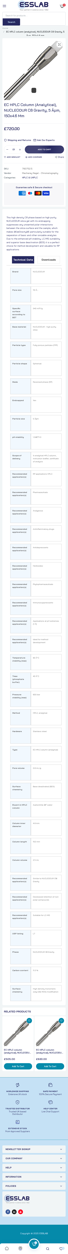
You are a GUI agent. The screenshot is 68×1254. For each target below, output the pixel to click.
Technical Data (23, 259)
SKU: (6, 168)
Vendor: (8, 173)
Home (5, 27)
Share (61, 157)
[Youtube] (20, 1211)
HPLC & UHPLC (30, 177)
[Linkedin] (14, 1211)
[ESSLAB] (33, 6)
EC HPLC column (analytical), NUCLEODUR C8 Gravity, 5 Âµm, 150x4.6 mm (32, 110)
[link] (29, 1021)
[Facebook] (8, 1211)
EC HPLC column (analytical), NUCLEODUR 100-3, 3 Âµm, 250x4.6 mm (18, 1051)
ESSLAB (43, 1233)
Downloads (49, 259)
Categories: (10, 177)
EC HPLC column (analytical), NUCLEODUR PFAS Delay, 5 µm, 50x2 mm (49, 1051)
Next (62, 1045)
